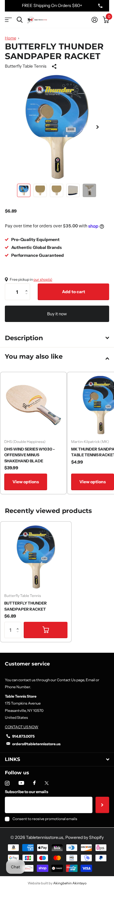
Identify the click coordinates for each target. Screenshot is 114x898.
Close (57, 759)
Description (24, 338)
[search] (19, 20)
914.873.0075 (23, 736)
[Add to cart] (45, 630)
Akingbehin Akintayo (69, 883)
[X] (47, 783)
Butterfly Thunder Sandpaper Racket (25, 606)
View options (25, 481)
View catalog (8, 19)
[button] (97, 127)
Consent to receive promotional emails (44, 818)
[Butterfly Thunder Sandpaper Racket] (35, 556)
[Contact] (100, 5)
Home (10, 37)
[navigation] (23, 190)
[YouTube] (21, 783)
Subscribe (102, 805)
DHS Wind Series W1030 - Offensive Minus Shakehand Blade (29, 455)
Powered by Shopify (84, 837)
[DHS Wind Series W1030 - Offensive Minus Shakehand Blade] (33, 405)
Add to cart (73, 291)
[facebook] (34, 783)
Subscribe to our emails (26, 791)
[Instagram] (7, 783)
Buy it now (57, 314)
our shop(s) (42, 279)
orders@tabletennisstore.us (36, 744)
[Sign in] (94, 19)
